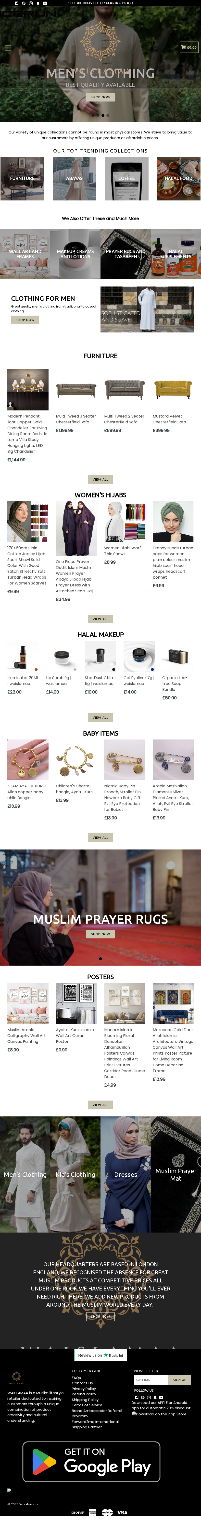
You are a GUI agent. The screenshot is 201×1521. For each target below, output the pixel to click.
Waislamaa (28, 1504)
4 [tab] (107, 115)
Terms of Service (87, 1405)
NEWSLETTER (146, 1371)
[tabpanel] (100, 907)
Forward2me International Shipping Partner (95, 1424)
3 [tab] (102, 115)
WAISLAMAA (17, 1392)
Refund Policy (84, 1394)
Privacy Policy (84, 1388)
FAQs (76, 1377)
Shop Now (25, 319)
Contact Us (82, 1383)
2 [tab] (98, 115)
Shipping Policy (85, 1399)
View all (100, 479)
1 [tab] (93, 115)
